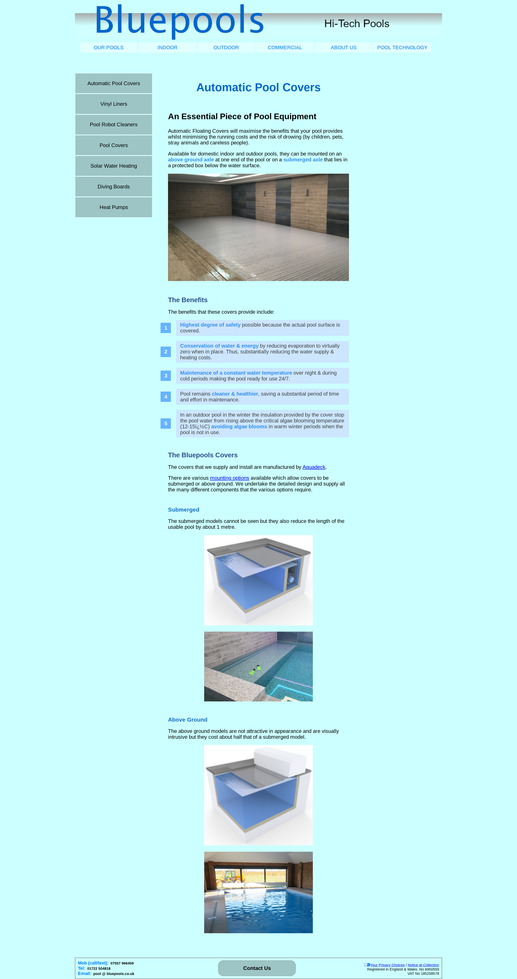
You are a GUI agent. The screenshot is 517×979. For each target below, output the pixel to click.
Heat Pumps (114, 207)
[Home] (258, 22)
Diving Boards (114, 186)
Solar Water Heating (113, 166)
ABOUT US (344, 47)
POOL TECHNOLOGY (402, 47)
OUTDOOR (226, 47)
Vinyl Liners (113, 104)
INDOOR (168, 47)
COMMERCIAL (285, 47)
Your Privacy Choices (387, 965)
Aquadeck (314, 467)
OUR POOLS (109, 47)
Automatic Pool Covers (113, 83)
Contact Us (257, 968)
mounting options (229, 478)
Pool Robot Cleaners (114, 124)
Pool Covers (114, 145)
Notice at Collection (423, 965)
